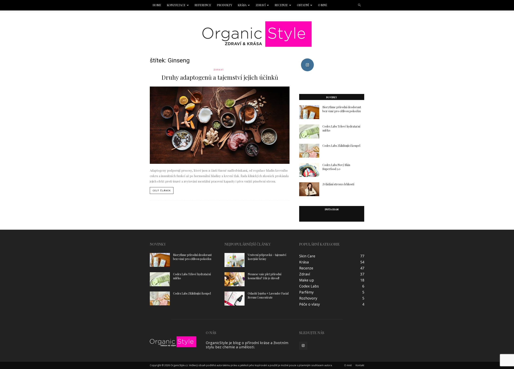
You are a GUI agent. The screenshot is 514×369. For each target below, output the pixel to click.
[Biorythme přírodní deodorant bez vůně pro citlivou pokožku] (309, 112)
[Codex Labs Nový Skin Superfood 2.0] (309, 170)
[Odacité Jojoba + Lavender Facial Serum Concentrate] (234, 299)
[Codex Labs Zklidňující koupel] (309, 151)
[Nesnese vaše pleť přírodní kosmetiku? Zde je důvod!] (234, 279)
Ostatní (303, 5)
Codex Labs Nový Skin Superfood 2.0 (336, 167)
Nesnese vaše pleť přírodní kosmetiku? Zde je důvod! (264, 276)
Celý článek (162, 190)
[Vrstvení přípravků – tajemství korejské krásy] (234, 260)
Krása (242, 5)
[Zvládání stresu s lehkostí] (309, 189)
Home (157, 5)
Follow (307, 59)
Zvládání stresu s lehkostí (338, 184)
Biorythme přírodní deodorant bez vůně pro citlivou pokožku (341, 109)
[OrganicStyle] (257, 34)
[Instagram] (303, 346)
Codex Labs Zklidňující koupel (341, 146)
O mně (322, 5)
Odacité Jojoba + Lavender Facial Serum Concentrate (268, 295)
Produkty (224, 5)
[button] (359, 5)
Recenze (281, 5)
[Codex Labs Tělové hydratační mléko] (309, 131)
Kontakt (360, 365)
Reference (203, 5)
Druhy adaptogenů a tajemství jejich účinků (219, 77)
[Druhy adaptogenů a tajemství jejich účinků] (220, 125)
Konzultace (176, 5)
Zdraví (261, 5)
